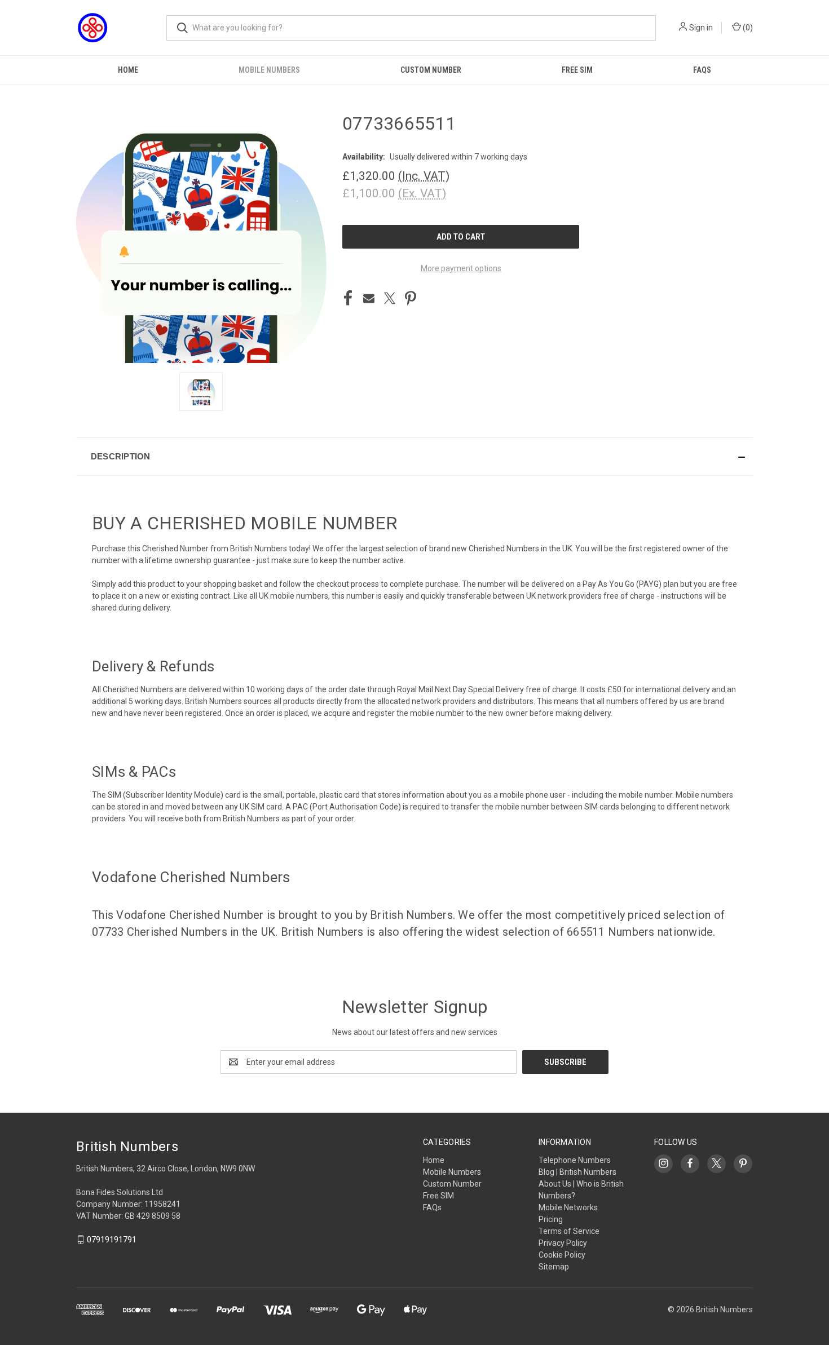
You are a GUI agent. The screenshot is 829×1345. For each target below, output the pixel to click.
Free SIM (577, 69)
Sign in (701, 27)
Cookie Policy (562, 1254)
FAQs (702, 69)
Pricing (551, 1219)
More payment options (461, 268)
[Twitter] (389, 298)
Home (128, 69)
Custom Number (430, 69)
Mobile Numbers (269, 69)
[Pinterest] (410, 298)
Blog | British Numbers (577, 1171)
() (747, 27)
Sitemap (554, 1266)
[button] (414, 456)
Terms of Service (569, 1231)
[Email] (368, 298)
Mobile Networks (568, 1207)
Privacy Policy (563, 1242)
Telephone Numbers (575, 1160)
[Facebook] (348, 298)
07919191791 (111, 1240)
